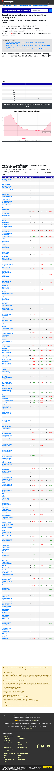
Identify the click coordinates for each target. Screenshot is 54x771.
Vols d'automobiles (6, 355)
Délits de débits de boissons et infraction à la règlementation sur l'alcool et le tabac (7, 451)
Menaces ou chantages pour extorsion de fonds (7, 227)
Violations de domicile (7, 236)
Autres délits (5, 638)
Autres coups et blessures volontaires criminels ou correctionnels (7, 211)
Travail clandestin (6, 592)
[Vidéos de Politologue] (48, 747)
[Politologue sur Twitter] (42, 747)
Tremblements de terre (9, 754)
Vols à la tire (4, 348)
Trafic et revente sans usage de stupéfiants (7, 436)
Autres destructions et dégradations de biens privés (7, 495)
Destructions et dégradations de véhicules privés (5, 500)
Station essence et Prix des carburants (9, 738)
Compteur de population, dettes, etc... (9, 759)
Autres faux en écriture (7, 565)
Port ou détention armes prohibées (7, 525)
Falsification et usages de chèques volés (7, 578)
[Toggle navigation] (50, 2)
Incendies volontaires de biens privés (7, 468)
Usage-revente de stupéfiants (6, 439)
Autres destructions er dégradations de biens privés (7, 490)
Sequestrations (5, 222)
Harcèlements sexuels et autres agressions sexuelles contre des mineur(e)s (7, 412)
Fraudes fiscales (5, 631)
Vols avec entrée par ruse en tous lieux (6, 345)
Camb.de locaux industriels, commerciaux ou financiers (5, 337)
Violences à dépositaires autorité (6, 521)
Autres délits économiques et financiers (5, 635)
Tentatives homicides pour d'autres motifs (7, 202)
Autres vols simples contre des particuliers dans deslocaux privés (7, 382)
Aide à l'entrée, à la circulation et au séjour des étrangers (7, 510)
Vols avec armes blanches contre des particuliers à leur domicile (6, 289)
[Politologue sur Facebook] (37, 747)
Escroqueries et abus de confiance (7, 585)
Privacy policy (30, 728)
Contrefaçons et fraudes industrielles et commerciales (7, 571)
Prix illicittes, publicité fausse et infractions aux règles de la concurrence (7, 614)
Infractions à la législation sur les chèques (6, 589)
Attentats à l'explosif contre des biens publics (6, 473)
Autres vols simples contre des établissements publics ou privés (7, 376)
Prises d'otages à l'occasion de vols (6, 216)
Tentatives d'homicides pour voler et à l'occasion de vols (7, 198)
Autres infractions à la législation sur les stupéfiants (7, 445)
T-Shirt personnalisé (21, 758)
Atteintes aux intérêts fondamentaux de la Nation (7, 529)
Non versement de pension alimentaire (6, 432)
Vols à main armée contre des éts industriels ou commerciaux (6, 254)
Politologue (34, 720)
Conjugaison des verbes (23, 754)
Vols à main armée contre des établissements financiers (6, 240)
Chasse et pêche (6, 547)
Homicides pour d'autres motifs (5, 194)
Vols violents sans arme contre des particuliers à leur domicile (7, 314)
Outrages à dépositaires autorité (7, 518)
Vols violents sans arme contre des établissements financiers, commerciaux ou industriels (7, 300)
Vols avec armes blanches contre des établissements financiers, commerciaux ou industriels (6, 274)
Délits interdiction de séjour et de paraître (6, 536)
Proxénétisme (5, 398)
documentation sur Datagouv (27, 702)
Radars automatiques (21, 737)
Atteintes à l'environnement (5, 544)
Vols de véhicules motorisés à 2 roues (6, 358)
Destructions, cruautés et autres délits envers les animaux (7, 540)
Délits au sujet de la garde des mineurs (6, 429)
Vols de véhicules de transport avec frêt (6, 353)
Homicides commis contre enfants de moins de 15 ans (6, 420)
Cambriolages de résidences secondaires (7, 332)
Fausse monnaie (5, 567)
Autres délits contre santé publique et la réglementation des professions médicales (7, 460)
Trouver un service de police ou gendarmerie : (16, 10)
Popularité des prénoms (22, 748)
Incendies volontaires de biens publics (7, 465)
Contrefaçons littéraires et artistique (7, 575)
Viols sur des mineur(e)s (7, 402)
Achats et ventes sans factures (7, 619)
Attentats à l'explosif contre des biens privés (7, 477)
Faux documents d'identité (5, 550)
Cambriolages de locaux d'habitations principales (7, 329)
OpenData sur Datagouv (35, 717)
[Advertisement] (27, 69)
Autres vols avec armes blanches (7, 294)
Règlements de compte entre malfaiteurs (7, 183)
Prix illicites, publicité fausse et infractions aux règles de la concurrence (6, 608)
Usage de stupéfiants (6, 442)
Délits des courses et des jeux (6, 533)
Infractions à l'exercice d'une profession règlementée (7, 623)
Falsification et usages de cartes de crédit (7, 582)
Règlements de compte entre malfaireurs (7, 180)
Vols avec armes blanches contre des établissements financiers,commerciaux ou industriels (7, 282)
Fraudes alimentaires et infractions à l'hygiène (7, 456)
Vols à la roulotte (5, 361)
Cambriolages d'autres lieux (7, 342)
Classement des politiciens (23, 743)
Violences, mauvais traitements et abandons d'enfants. (6, 425)
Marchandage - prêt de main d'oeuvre (7, 599)
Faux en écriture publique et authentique (7, 563)
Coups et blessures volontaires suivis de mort (6, 206)
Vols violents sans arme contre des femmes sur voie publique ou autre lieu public (7, 319)
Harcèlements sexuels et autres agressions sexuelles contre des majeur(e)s (7, 406)
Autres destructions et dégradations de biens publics (7, 485)
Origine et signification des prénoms (8, 749)
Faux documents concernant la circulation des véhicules (5, 554)
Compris (47, 767)
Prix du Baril (8, 743)
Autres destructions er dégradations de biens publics (33, 5)
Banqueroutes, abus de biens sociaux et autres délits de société (7, 603)
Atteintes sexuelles (6, 417)
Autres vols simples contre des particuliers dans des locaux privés (7, 387)
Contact (49, 750)
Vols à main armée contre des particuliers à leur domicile (7, 264)
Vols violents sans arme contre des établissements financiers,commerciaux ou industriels (7, 308)
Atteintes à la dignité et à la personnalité (7, 234)
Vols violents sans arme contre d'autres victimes (7, 325)
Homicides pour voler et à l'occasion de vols (7, 190)
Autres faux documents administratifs (7, 559)
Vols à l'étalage (5, 350)
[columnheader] (14, 84)
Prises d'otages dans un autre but (7, 219)
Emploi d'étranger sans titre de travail (7, 596)
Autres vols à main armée (6, 268)
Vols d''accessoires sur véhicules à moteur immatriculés (7, 365)
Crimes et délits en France (10, 5)
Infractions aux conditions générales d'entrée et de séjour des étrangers (6, 505)
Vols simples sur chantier (5, 369)
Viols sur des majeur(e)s (7, 400)
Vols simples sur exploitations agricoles (7, 372)
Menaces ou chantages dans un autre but (7, 230)
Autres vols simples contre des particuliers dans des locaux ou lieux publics (7, 392)
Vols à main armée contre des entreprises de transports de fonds (7, 259)
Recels (3, 396)
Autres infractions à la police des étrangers (7, 514)
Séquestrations (5, 224)
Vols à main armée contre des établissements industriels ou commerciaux (6, 247)
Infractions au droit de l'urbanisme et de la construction (7, 628)
